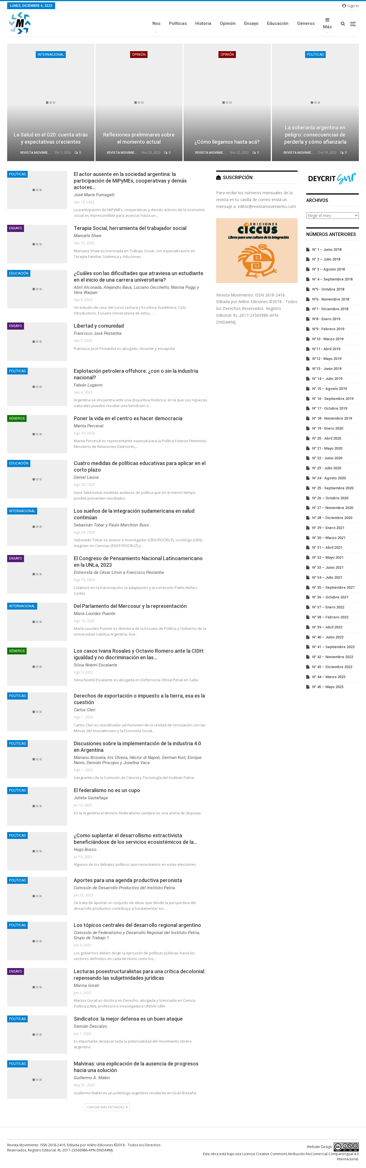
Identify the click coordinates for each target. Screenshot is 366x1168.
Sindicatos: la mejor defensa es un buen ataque (128, 1019)
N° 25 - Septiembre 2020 (332, 488)
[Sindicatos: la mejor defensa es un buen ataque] (37, 1034)
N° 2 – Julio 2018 (326, 259)
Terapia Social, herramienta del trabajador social (130, 228)
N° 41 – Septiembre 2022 (333, 647)
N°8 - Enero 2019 (326, 319)
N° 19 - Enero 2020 (327, 428)
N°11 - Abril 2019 (326, 349)
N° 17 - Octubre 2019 (329, 408)
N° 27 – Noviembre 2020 (332, 508)
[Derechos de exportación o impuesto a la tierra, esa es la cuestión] (37, 711)
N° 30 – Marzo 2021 (328, 538)
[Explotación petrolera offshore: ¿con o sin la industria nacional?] (37, 387)
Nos (156, 23)
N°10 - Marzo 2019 (327, 339)
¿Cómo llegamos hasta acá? (227, 142)
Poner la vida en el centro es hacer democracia (128, 418)
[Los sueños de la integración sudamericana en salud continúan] (37, 527)
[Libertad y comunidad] (37, 341)
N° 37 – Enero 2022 (328, 607)
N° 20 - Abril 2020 (326, 438)
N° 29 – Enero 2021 (328, 528)
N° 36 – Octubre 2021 (330, 597)
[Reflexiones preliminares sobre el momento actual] (139, 102)
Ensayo (251, 23)
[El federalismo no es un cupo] (37, 806)
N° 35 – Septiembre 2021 (333, 587)
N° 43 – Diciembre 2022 (332, 667)
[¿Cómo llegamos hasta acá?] (227, 102)
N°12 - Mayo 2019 (326, 358)
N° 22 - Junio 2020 (327, 458)
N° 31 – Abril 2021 (327, 547)
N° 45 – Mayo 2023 (327, 687)
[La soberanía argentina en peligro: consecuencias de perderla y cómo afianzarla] (315, 102)
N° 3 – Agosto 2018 (328, 269)
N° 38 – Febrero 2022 (330, 617)
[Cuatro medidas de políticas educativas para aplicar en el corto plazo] (37, 479)
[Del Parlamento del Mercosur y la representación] (37, 622)
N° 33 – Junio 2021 (327, 567)
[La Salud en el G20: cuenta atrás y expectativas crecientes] (51, 102)
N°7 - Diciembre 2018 (330, 309)
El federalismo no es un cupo (107, 790)
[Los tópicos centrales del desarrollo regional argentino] (37, 941)
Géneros (306, 23)
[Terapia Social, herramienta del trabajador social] (37, 244)
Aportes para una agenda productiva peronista (128, 880)
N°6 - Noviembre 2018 (330, 299)
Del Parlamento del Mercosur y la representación (130, 606)
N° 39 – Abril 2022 (327, 627)
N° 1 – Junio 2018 (326, 249)
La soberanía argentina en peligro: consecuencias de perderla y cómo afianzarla (315, 135)
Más (327, 26)
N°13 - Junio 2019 (326, 368)
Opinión (228, 23)
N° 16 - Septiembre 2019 (332, 398)
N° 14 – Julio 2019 (327, 378)
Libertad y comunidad (99, 326)
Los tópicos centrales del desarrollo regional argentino (137, 925)
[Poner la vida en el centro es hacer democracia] (37, 434)
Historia (203, 23)
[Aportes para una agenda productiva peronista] (37, 896)
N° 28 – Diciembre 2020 (332, 518)
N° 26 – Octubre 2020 (330, 498)
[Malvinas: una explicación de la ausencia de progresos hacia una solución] (37, 1079)
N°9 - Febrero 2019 (328, 329)
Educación (278, 23)
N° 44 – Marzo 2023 (328, 677)
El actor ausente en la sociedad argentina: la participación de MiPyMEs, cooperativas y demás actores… (130, 180)
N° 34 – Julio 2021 (327, 577)
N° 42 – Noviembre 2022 (332, 657)
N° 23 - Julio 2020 (326, 468)
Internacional (51, 55)
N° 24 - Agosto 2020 (329, 478)
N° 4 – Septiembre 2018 (332, 279)
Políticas (178, 23)
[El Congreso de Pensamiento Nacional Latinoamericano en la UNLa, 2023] (37, 574)
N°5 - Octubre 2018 (328, 289)
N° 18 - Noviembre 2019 (332, 418)
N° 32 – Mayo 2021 (327, 557)
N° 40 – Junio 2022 (327, 637)
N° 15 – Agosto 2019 (329, 388)
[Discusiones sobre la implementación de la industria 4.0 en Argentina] (37, 759)
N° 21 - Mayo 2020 (327, 448)
